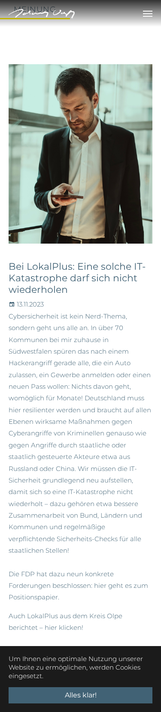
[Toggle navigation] (147, 13)
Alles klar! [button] (81, 695)
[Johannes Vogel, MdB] (42, 13)
